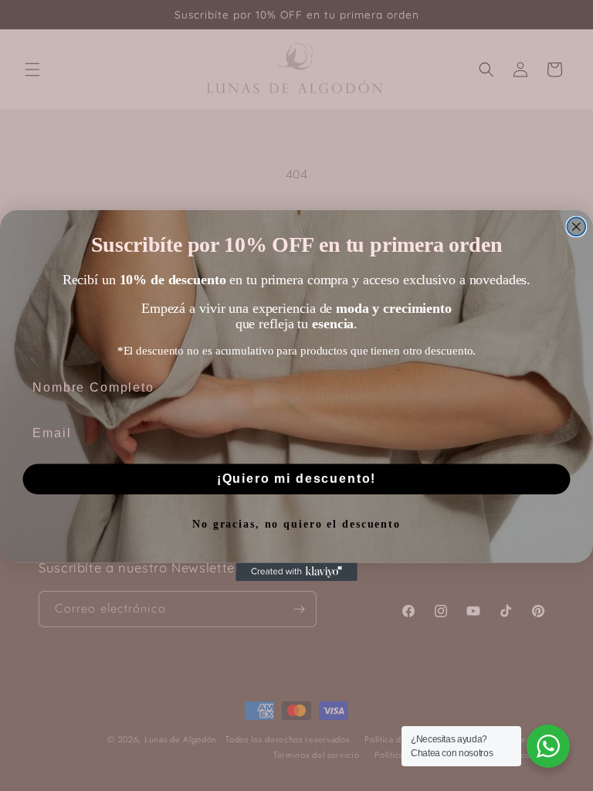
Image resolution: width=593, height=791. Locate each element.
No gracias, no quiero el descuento (296, 525)
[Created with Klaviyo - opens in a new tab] (296, 572)
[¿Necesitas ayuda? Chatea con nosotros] (548, 746)
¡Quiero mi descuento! (297, 478)
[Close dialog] (577, 227)
